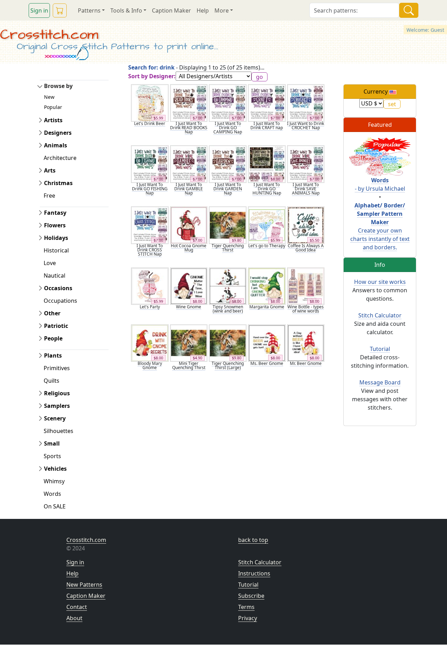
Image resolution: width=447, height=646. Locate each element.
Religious (57, 393)
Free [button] (49, 195)
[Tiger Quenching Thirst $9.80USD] (228, 224)
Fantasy (55, 212)
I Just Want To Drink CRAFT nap (266, 125)
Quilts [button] (51, 380)
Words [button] (52, 494)
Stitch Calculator (380, 315)
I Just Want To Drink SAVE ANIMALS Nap (306, 189)
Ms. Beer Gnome (266, 363)
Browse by (58, 86)
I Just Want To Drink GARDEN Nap (227, 189)
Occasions (58, 288)
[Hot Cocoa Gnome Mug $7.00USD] (189, 224)
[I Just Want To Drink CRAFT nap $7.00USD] (267, 102)
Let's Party (150, 307)
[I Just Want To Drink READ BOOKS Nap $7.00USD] (189, 102)
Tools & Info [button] (126, 10)
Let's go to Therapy (266, 246)
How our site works (380, 282)
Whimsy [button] (54, 481)
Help (203, 10)
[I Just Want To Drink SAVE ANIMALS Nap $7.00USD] (306, 163)
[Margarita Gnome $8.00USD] (267, 285)
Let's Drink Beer (149, 123)
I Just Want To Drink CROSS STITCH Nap (150, 250)
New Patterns (84, 584)
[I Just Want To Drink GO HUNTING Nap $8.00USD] (267, 163)
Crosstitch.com (49, 34)
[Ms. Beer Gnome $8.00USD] (267, 342)
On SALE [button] (55, 506)
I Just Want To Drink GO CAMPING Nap (227, 127)
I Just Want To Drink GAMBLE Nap (188, 189)
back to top (253, 540)
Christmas (58, 183)
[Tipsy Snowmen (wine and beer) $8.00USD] (228, 285)
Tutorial (380, 349)
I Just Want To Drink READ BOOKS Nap (188, 127)
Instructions (254, 573)
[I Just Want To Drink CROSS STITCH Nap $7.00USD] (150, 224)
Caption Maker (171, 10)
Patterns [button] (89, 10)
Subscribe (251, 596)
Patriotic (56, 326)
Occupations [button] (60, 300)
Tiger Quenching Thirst (228, 248)
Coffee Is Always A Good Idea (306, 248)
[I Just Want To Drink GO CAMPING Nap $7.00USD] (228, 102)
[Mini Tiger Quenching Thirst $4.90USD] (189, 342)
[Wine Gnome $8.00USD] (189, 285)
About (74, 618)
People (53, 338)
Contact (76, 607)
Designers (58, 133)
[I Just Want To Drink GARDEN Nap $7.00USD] (228, 163)
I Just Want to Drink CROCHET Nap (305, 125)
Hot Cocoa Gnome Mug (188, 248)
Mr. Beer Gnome (306, 363)
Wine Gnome (188, 307)
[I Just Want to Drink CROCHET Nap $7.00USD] (306, 102)
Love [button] (50, 263)
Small (52, 443)
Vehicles (55, 468)
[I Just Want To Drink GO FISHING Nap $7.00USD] (150, 163)
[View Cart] (60, 10)
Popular (53, 107)
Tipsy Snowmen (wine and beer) (228, 309)
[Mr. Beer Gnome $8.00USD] (306, 342)
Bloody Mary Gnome (150, 365)
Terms (246, 607)
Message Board (380, 382)
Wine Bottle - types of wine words (305, 309)
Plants (53, 355)
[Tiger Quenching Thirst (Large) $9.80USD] (228, 342)
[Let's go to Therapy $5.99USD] (267, 224)
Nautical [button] (54, 275)
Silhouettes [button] (58, 431)
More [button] (221, 10)
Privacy (247, 618)
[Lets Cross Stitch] (379, 156)
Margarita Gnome (266, 307)
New (49, 97)
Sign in (39, 10)
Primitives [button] (57, 368)
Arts (50, 170)
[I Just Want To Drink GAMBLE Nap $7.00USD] (189, 163)
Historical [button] (56, 250)
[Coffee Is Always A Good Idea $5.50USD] (306, 224)
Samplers (57, 406)
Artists (53, 120)
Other (52, 313)
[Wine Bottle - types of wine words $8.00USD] (306, 285)
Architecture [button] (60, 158)
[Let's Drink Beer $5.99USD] (150, 102)
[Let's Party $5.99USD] (150, 285)
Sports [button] (52, 456)
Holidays (56, 238)
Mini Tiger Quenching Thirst (188, 365)
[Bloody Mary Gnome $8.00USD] (150, 342)
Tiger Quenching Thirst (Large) (228, 365)
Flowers (55, 225)
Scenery (55, 418)
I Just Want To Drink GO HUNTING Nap (266, 189)
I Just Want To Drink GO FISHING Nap (150, 189)
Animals (55, 145)
